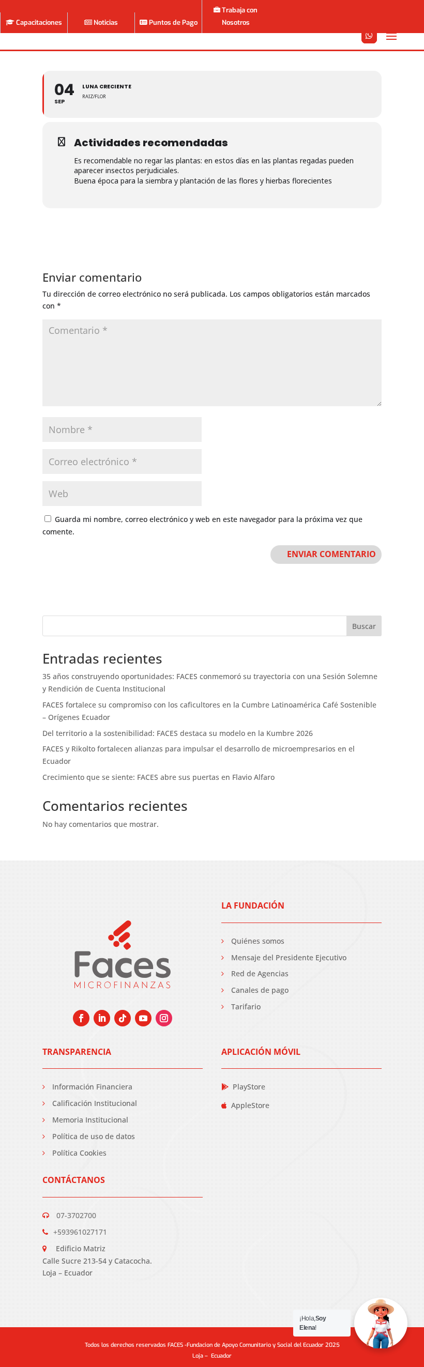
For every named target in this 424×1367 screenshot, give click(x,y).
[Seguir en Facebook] (81, 1018)
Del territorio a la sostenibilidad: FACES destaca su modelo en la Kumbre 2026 (177, 733)
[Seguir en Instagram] (164, 1018)
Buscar (364, 626)
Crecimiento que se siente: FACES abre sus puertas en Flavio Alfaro (158, 777)
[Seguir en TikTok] (122, 1018)
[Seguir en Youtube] (143, 1018)
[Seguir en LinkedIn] (102, 1018)
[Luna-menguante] (369, 49)
